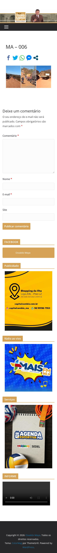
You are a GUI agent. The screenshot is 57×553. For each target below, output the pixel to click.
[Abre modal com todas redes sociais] (35, 58)
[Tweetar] (15, 58)
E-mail (7, 194)
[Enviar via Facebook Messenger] (29, 58)
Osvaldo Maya (23, 252)
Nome (7, 179)
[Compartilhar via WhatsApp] (22, 58)
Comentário (11, 135)
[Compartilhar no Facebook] (8, 58)
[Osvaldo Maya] (28, 11)
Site (5, 210)
